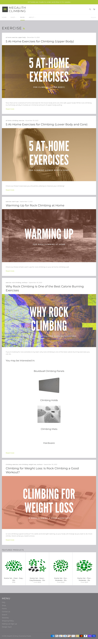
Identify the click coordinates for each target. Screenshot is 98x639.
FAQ (3, 602)
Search (4, 615)
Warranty (5, 618)
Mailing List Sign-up (9, 624)
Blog (22, 17)
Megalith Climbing (12, 636)
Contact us (6, 612)
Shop (13, 17)
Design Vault (7, 627)
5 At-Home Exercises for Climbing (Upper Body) (40, 41)
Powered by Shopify (25, 636)
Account (93, 17)
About (32, 17)
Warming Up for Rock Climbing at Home (35, 205)
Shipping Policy (8, 621)
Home (4, 17)
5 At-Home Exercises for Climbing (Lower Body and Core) (46, 124)
